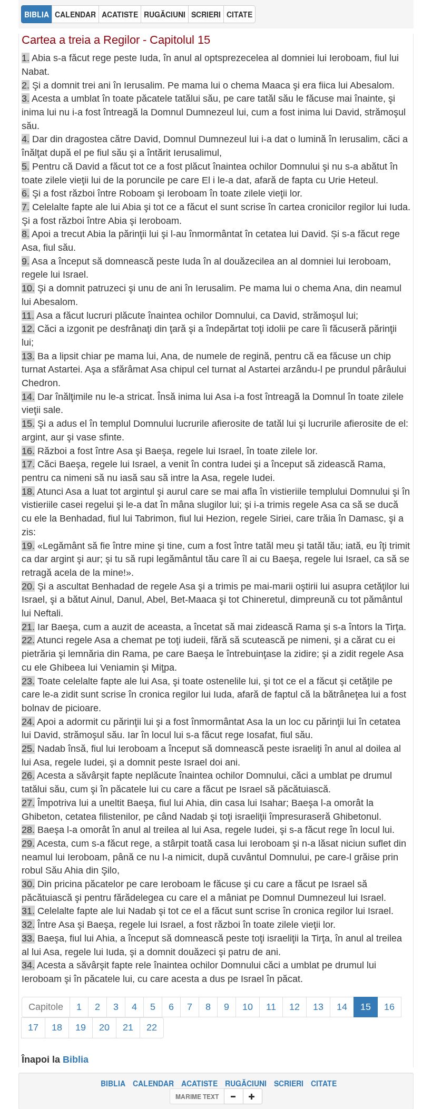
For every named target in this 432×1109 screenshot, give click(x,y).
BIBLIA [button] (36, 14)
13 (318, 1007)
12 (294, 1007)
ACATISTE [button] (120, 14)
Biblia (76, 1059)
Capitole (45, 1007)
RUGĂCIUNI (246, 1083)
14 (342, 1007)
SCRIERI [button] (206, 14)
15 (365, 1007)
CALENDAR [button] (75, 14)
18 (57, 1027)
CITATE (324, 1083)
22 (151, 1027)
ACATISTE (199, 1083)
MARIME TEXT (197, 1096)
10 (247, 1007)
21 (128, 1027)
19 (80, 1027)
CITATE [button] (239, 14)
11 (271, 1007)
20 (104, 1027)
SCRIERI (288, 1083)
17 (33, 1027)
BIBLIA (113, 1083)
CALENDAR (153, 1083)
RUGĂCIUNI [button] (164, 14)
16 (389, 1007)
